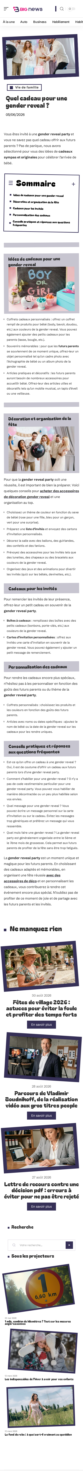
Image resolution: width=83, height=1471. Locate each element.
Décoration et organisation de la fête (36, 201)
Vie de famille (27, 87)
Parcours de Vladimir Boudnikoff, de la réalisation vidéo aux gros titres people (41, 1099)
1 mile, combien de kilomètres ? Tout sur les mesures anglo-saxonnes (38, 1322)
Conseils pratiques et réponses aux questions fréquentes (41, 223)
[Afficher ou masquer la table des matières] (65, 184)
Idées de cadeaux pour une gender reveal (38, 195)
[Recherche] (61, 9)
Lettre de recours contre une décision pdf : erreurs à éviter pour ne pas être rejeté (41, 1190)
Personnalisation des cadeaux (31, 215)
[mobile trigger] (7, 8)
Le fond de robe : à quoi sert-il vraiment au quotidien (38, 1434)
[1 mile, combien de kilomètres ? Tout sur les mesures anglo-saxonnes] (38, 1289)
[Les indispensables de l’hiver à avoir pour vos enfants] (43, 1351)
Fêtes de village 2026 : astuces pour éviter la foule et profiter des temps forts (41, 1008)
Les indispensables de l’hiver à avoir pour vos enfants (39, 1379)
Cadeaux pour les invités (28, 208)
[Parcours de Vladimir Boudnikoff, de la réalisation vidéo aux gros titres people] (43, 1057)
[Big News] (27, 8)
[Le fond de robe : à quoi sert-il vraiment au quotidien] (40, 1406)
